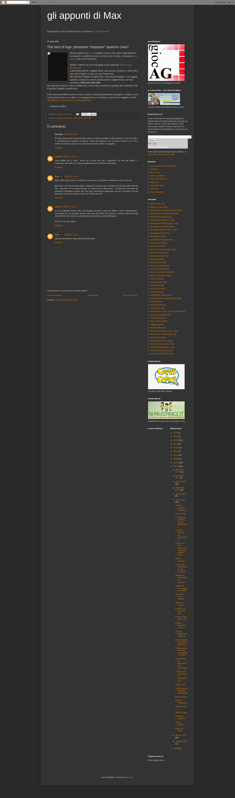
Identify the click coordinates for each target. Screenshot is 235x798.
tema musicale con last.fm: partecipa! (181, 642)
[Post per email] (77, 114)
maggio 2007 (181, 741)
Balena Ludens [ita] (158, 207)
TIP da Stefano (179, 723)
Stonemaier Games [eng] (161, 341)
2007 (175, 466)
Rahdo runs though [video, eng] (164, 331)
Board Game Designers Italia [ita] (164, 213)
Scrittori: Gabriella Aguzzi (180, 625)
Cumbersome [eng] (158, 243)
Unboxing (154, 189)
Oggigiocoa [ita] (157, 324)
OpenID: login (181, 712)
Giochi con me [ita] (158, 262)
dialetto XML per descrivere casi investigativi (181, 663)
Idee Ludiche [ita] (157, 288)
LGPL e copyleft (179, 559)
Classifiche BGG (157, 185)
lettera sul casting (179, 603)
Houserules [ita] (157, 285)
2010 (175, 455)
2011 (175, 451)
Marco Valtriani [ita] (158, 321)
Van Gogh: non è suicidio (179, 596)
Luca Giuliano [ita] (158, 318)
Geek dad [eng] (157, 259)
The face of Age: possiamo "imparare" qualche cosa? (181, 549)
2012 (175, 447)
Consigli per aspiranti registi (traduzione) (181, 522)
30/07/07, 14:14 (70, 156)
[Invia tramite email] (82, 114)
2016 (175, 433)
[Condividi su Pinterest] (95, 114)
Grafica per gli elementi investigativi (181, 690)
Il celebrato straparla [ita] (161, 295)
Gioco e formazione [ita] (160, 275)
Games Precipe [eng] (159, 256)
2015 (175, 436)
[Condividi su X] (88, 114)
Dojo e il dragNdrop (181, 701)
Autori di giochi (156, 192)
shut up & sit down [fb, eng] (161, 354)
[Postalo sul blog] (85, 114)
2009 (175, 459)
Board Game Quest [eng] (161, 217)
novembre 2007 (179, 477)
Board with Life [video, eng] (162, 220)
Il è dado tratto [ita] (158, 305)
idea (85, 118)
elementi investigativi (64, 118)
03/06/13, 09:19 (71, 235)
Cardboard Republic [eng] (161, 240)
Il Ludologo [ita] (157, 292)
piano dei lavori (179, 729)
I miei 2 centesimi (157, 176)
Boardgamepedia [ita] (159, 233)
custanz (58, 156)
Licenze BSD (180, 514)
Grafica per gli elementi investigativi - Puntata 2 (181, 651)
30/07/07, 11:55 (70, 134)
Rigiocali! (154, 182)
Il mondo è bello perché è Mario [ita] (165, 298)
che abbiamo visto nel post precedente (65, 100)
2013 (175, 444)
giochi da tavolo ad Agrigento (163, 166)
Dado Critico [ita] (157, 246)
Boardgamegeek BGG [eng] (162, 226)
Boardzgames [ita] (158, 236)
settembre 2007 (179, 489)
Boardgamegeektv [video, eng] (163, 230)
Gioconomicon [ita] (158, 282)
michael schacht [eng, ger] (161, 350)
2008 (175, 463)
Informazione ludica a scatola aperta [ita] (167, 311)
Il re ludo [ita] (155, 301)
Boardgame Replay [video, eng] (164, 223)
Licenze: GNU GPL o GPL (181, 618)
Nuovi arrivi (155, 172)
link (89, 118)
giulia (75, 118)
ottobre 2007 (181, 482)
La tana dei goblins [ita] (160, 315)
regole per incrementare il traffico (181, 588)
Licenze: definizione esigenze (181, 633)
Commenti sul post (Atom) (67, 300)
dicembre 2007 (179, 471)
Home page (93, 295)
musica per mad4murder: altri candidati (181, 568)
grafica (80, 118)
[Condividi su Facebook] (92, 114)
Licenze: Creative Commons (180, 507)
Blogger (130, 777)
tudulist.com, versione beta (180, 611)
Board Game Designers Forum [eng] (166, 210)
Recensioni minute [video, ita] (163, 334)
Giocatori (154, 169)
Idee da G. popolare (180, 717)
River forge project (158, 337)
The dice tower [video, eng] (162, 344)
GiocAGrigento (101, 31)
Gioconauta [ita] (157, 279)
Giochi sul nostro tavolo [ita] (162, 272)
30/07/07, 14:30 (71, 176)
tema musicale (181, 697)
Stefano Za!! (180, 684)
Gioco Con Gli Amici (159, 179)
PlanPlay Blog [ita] (158, 328)
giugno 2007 (181, 735)
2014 (175, 440)
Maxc (57, 176)
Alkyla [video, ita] (157, 204)
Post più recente (55, 295)
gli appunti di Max (84, 15)
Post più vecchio (130, 295)
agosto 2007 (181, 494)
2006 (175, 748)
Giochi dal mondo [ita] (159, 266)
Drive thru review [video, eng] (163, 249)
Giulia (91, 53)
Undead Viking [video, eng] (162, 347)
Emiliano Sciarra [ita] (159, 253)
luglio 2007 (180, 500)
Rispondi (59, 148)
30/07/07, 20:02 (70, 207)
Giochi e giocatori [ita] (159, 269)
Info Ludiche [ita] (157, 308)
